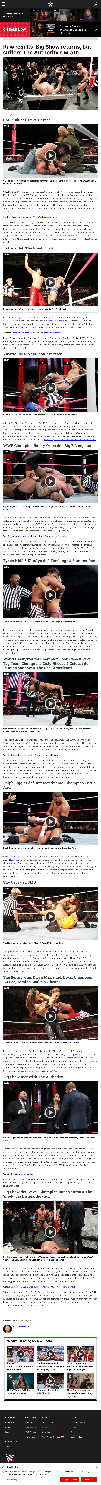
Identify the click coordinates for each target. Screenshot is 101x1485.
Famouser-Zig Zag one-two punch (58, 873)
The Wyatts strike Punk (45, 217)
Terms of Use (47, 1422)
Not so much (15, 859)
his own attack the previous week (79, 232)
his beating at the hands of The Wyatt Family (57, 198)
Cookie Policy (76, 1437)
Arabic (8, 1447)
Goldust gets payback (21, 755)
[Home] (50, 4)
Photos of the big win (55, 536)
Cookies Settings (11, 1479)
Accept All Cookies (70, 1479)
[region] (50, 1474)
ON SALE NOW (14, 29)
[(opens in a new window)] (43, 29)
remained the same (12, 958)
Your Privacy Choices (51, 1437)
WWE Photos (30, 1432)
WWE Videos (30, 1427)
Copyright (46, 1432)
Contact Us (75, 1427)
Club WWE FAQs (78, 1422)
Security (74, 1432)
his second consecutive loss (58, 320)
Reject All (89, 1479)
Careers (8, 1427)
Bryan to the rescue (21, 217)
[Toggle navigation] (3, 3)
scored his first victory (47, 426)
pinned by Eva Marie (74, 1054)
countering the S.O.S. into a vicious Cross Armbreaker (70, 439)
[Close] (97, 1467)
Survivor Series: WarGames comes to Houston (73, 29)
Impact (8, 1432)
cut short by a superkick (19, 968)
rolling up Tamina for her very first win (30, 1071)
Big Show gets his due (22, 1173)
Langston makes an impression (27, 536)
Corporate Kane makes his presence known (32, 1286)
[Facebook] (5, 115)
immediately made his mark (21, 633)
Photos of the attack (65, 1286)
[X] (8, 115)
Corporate (9, 1422)
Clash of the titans (21, 332)
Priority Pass (30, 1437)
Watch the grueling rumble (46, 332)
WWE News (29, 1422)
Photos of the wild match (47, 755)
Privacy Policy (48, 1427)
